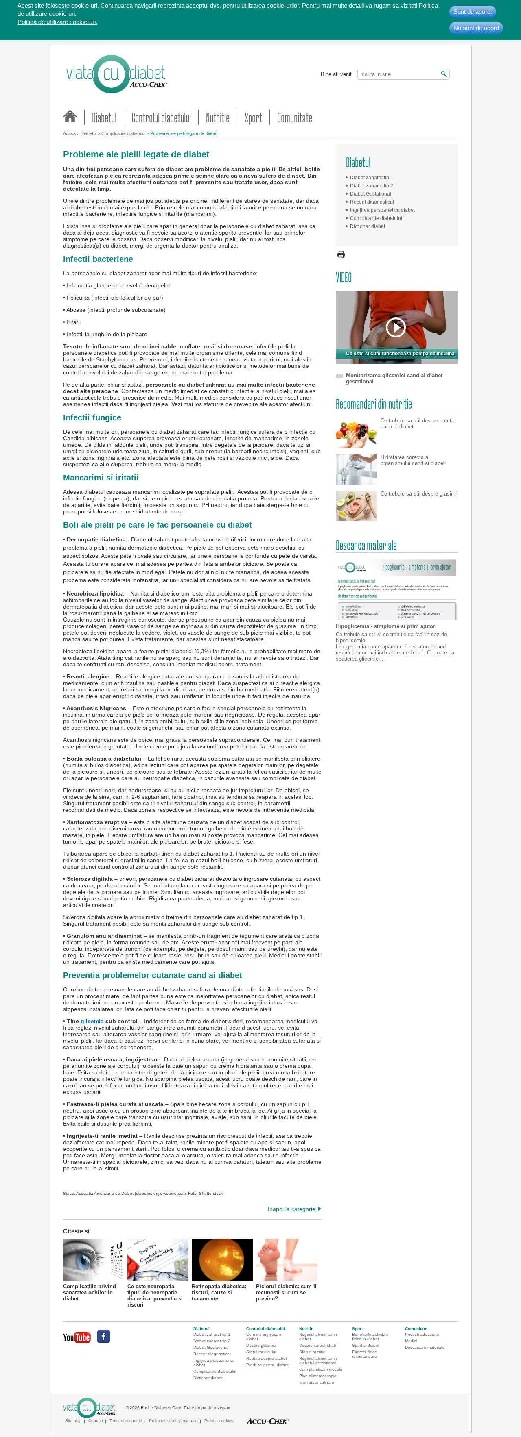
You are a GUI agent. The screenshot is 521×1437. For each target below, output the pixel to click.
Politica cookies (218, 1420)
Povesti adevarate (422, 1334)
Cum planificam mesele (320, 1369)
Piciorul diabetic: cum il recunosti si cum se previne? (286, 1291)
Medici (411, 1341)
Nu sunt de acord (476, 27)
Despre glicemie (261, 1345)
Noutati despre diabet (266, 1358)
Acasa (69, 133)
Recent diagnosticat (372, 202)
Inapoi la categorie (291, 1209)
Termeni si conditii (125, 1420)
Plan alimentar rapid (318, 1376)
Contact (95, 1420)
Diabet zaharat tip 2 (371, 186)
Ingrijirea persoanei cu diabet (382, 210)
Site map (73, 1420)
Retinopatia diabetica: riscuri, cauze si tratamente (219, 1291)
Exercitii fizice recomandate (364, 1354)
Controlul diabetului (161, 117)
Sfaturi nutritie (312, 1352)
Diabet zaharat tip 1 (371, 177)
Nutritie (218, 117)
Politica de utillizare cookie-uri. (57, 21)
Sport (253, 117)
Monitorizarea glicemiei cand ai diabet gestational (394, 378)
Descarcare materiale (424, 1347)
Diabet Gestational (370, 194)
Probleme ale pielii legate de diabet (183, 133)
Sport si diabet (365, 1345)
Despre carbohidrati (317, 1345)
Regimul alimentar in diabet (318, 1336)
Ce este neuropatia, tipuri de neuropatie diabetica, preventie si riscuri (155, 1291)
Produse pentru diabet (267, 1365)
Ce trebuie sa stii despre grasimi (419, 494)
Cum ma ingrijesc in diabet (264, 1336)
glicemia (92, 1021)
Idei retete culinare (316, 1382)
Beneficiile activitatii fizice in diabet (370, 1336)
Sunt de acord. (472, 11)
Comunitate (294, 117)
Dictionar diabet (367, 226)
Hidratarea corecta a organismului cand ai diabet (413, 460)
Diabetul (104, 117)
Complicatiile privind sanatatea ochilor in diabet (89, 1291)
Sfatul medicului (261, 1352)
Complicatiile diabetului (123, 133)
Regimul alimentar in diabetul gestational (318, 1360)
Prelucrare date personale (173, 1420)
